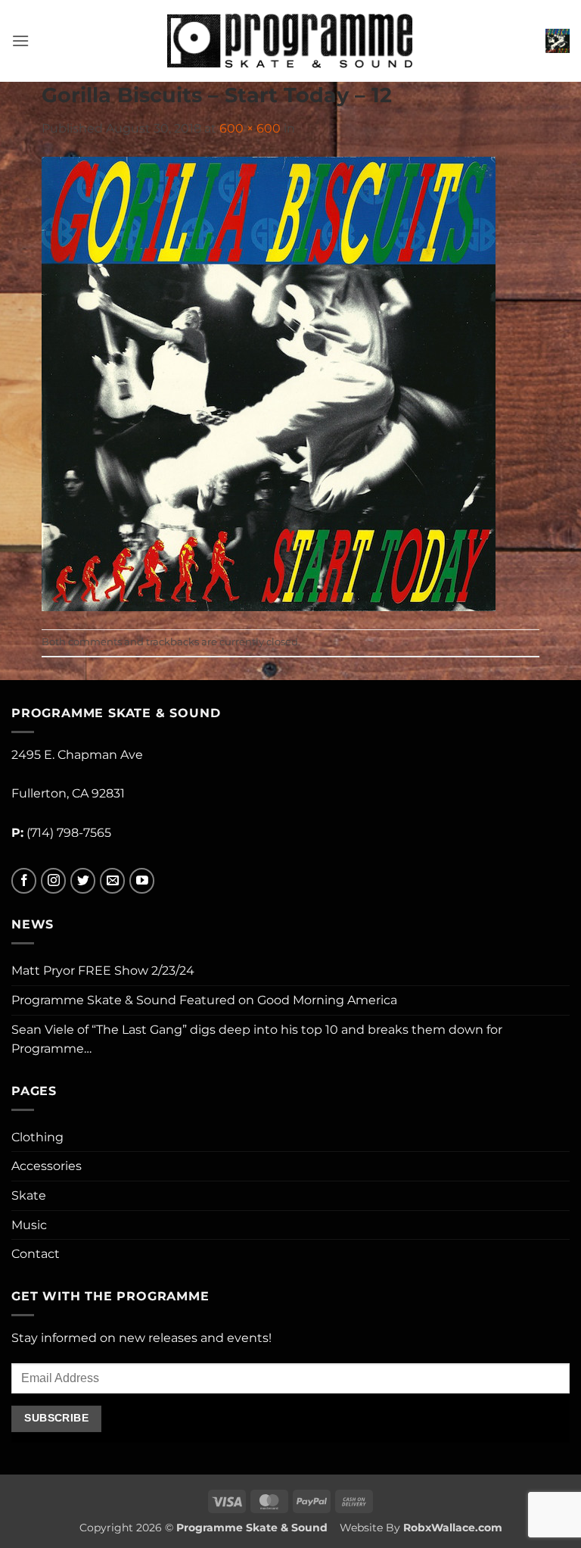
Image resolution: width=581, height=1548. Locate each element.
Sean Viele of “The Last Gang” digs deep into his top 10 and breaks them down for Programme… (256, 1039)
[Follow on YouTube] (141, 881)
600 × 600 (250, 128)
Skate (28, 1195)
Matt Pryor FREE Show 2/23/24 (102, 970)
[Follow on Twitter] (82, 881)
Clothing (37, 1137)
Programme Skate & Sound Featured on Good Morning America (204, 1000)
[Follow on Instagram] (53, 881)
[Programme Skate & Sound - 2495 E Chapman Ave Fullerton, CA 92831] (291, 40)
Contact (35, 1254)
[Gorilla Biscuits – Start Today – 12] (269, 383)
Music (29, 1225)
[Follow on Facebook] (23, 881)
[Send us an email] (112, 881)
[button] (20, 40)
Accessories (46, 1166)
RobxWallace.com (452, 1527)
